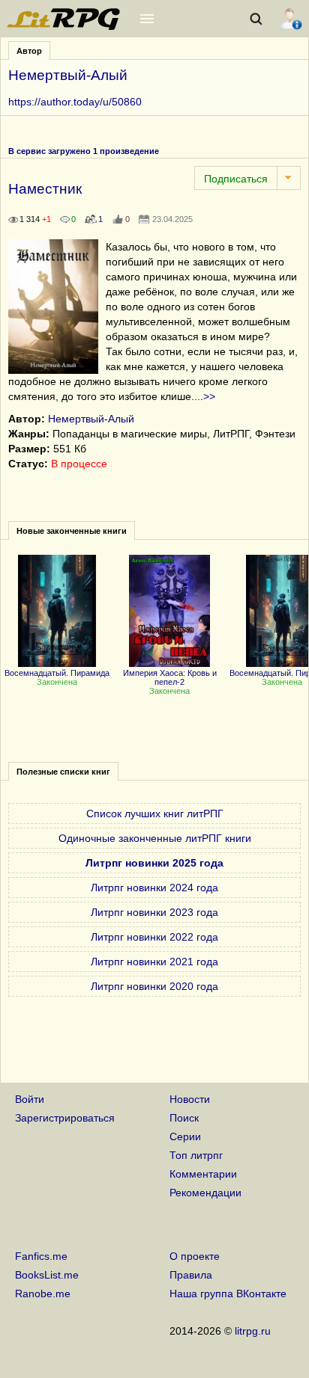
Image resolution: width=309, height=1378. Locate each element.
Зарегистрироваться (65, 1118)
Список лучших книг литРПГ (155, 813)
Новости (190, 1099)
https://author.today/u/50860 (75, 102)
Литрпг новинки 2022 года (154, 937)
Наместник (45, 189)
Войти (29, 1099)
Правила (191, 1275)
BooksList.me (47, 1275)
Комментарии (203, 1174)
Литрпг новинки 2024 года (154, 887)
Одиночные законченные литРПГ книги (154, 838)
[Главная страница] (64, 26)
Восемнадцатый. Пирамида (57, 672)
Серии (185, 1136)
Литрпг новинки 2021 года (154, 962)
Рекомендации (206, 1193)
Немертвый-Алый (91, 419)
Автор (29, 50)
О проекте (195, 1256)
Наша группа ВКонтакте (228, 1293)
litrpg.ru (253, 1331)
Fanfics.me (41, 1256)
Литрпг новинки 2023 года (154, 912)
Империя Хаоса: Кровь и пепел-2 (170, 677)
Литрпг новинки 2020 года (154, 986)
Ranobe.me (42, 1293)
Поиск (184, 1118)
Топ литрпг (196, 1155)
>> (209, 396)
